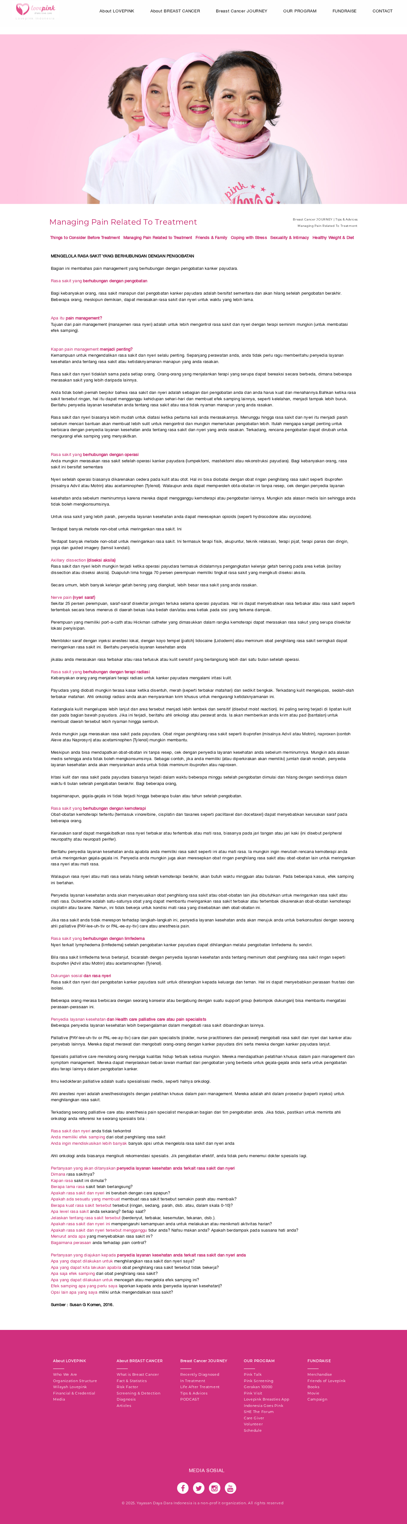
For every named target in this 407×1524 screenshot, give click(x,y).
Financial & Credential (74, 1393)
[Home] (35, 10)
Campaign (317, 1399)
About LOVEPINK (117, 11)
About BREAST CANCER (175, 11)
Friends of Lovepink (326, 1381)
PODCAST (189, 1399)
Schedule (253, 1430)
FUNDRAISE (345, 11)
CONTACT (383, 11)
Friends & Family (211, 237)
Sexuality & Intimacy (289, 237)
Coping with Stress (249, 237)
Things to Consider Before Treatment (85, 237)
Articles (124, 1405)
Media (59, 1399)
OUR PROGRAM (300, 11)
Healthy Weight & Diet (333, 237)
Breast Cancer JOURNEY (241, 11)
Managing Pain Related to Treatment (157, 237)
